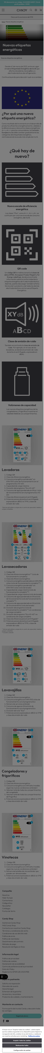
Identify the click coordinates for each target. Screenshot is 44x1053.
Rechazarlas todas (22, 1045)
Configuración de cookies (22, 1050)
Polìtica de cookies (34, 1036)
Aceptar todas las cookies (22, 1040)
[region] (22, 1039)
